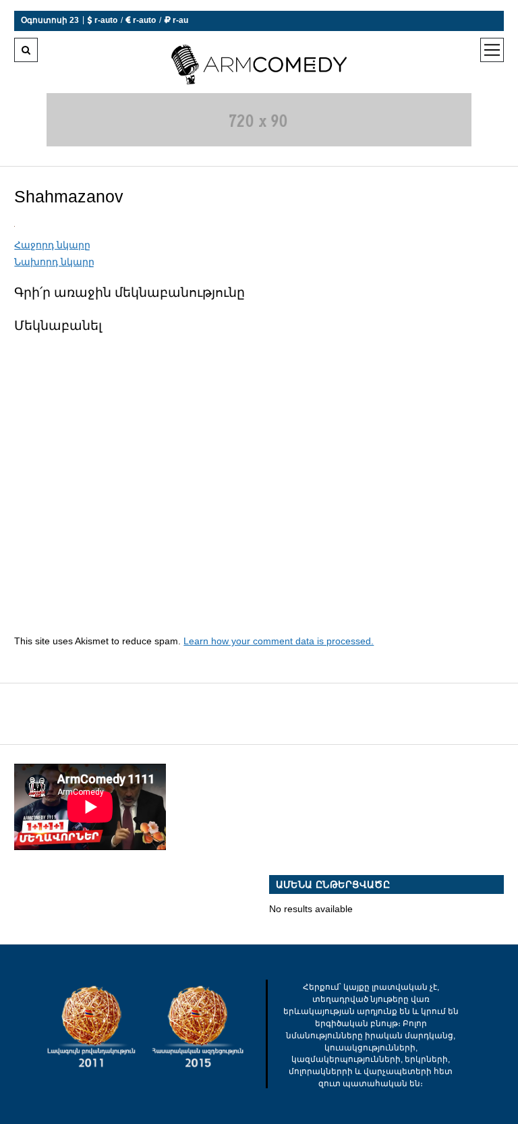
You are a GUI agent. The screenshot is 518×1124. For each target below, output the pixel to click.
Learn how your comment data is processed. (278, 641)
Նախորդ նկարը (54, 261)
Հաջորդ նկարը (52, 245)
